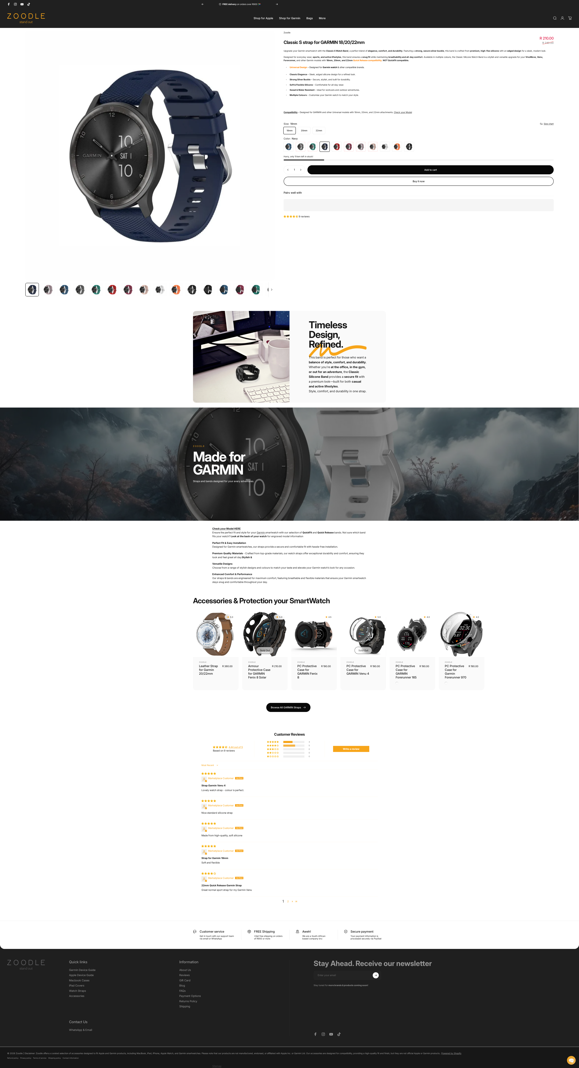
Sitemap (216, 1066)
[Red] (337, 147)
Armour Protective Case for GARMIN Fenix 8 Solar (259, 671)
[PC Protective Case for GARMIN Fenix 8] (314, 634)
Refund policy (12, 1058)
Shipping (184, 1006)
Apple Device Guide (81, 975)
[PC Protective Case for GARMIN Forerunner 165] (412, 634)
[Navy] (324, 147)
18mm (290, 130)
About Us (185, 970)
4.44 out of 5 (236, 747)
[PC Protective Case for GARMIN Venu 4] (363, 634)
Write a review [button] (351, 748)
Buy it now (419, 181)
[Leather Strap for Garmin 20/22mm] (216, 634)
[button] (291, 216)
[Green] (312, 147)
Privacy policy (25, 1058)
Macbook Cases (79, 980)
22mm (319, 130)
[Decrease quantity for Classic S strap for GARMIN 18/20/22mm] (287, 169)
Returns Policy (188, 1001)
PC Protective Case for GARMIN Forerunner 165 (406, 671)
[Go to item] (32, 289)
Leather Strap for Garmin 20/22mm (208, 669)
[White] (385, 147)
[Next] (277, 4)
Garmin (261, 532)
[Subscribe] (376, 975)
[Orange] (397, 147)
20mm (304, 130)
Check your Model (403, 112)
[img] (208, 773)
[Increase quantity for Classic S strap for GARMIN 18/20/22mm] (301, 169)
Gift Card (184, 980)
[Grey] (300, 147)
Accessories (76, 996)
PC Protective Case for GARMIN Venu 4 (357, 669)
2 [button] (288, 901)
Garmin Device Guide (82, 970)
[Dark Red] (349, 147)
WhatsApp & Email (80, 1029)
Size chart (549, 123)
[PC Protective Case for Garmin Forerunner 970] (461, 634)
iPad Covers (76, 985)
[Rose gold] (373, 147)
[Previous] (202, 4)
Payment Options (190, 996)
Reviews (184, 975)
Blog (182, 985)
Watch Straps (77, 990)
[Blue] (288, 147)
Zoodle (287, 32)
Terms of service (39, 1058)
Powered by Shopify (451, 1053)
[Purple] (361, 147)
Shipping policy (54, 1058)
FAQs (182, 990)
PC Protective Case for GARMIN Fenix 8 (307, 671)
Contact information (71, 1058)
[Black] (409, 147)
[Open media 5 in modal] (150, 155)
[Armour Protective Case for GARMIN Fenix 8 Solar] (265, 634)
